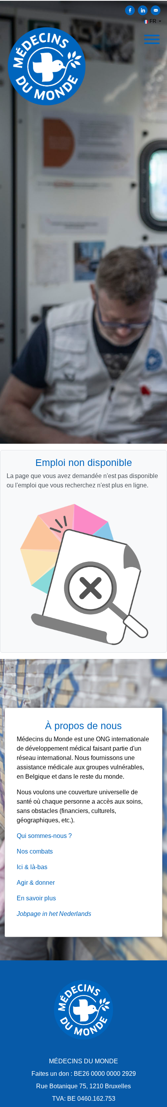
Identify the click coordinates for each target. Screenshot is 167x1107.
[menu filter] (83, 0)
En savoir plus (36, 898)
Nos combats (35, 851)
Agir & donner (36, 882)
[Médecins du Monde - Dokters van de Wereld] (84, 1010)
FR (153, 21)
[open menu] (151, 37)
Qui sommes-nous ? (44, 835)
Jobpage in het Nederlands (54, 913)
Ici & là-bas (32, 867)
